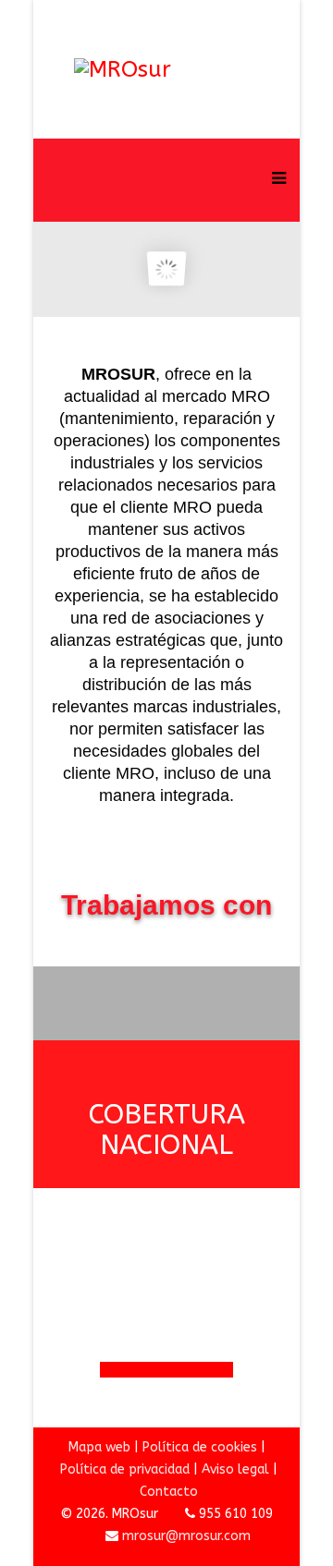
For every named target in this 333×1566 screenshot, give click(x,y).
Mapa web (99, 1447)
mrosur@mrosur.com (186, 1536)
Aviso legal (235, 1469)
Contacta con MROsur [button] (166, 1370)
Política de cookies (199, 1447)
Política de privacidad (125, 1469)
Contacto (169, 1491)
